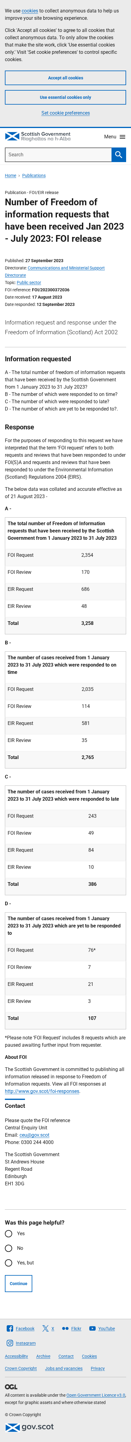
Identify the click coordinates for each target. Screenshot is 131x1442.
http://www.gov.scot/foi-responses (42, 1091)
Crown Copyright (21, 1368)
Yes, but (25, 1263)
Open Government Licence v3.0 (95, 1395)
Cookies (89, 1356)
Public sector (29, 282)
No (20, 1248)
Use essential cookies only (65, 97)
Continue (18, 1283)
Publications (34, 175)
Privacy (98, 1368)
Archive (43, 1356)
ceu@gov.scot (34, 1135)
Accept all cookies (65, 77)
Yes (21, 1233)
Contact (66, 1356)
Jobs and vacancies (64, 1368)
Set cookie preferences (65, 113)
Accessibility (16, 1356)
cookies (30, 11)
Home (10, 175)
